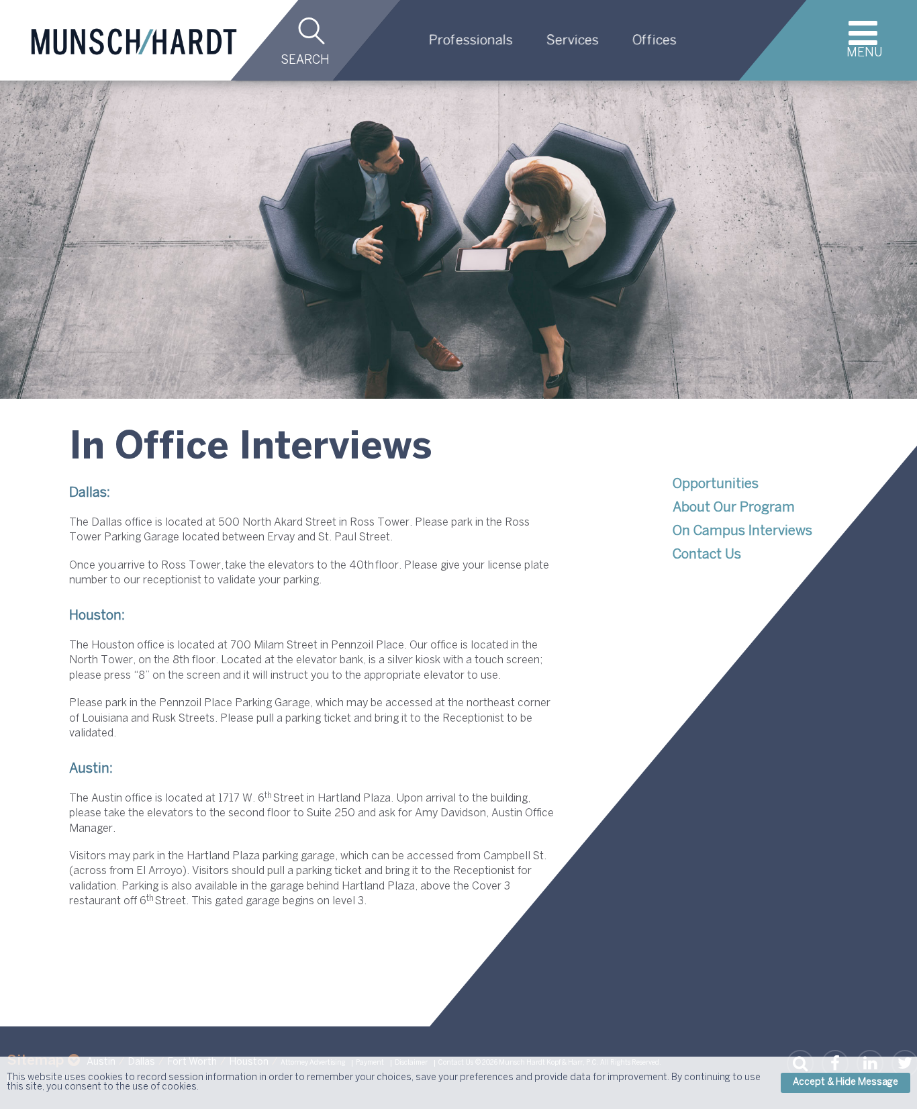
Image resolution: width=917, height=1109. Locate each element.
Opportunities (716, 484)
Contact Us (707, 554)
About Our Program (734, 507)
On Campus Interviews (742, 531)
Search (305, 60)
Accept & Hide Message (845, 1082)
